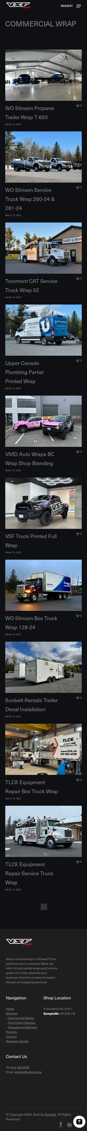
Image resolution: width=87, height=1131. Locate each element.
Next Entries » (44, 907)
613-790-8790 (20, 1067)
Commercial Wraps (21, 1018)
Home (10, 1009)
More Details (44, 72)
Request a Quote (17, 1041)
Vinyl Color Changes (21, 1023)
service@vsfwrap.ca (28, 1072)
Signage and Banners (22, 1027)
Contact (11, 1036)
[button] (78, 6)
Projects (11, 1032)
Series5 (50, 1114)
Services (11, 1013)
